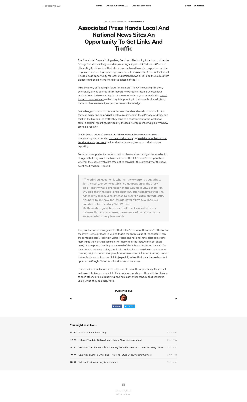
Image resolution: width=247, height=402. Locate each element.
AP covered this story (121, 138)
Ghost (128, 391)
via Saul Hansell (100, 165)
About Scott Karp (141, 5)
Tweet (130, 306)
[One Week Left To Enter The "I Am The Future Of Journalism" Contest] (123, 354)
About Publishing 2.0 (117, 5)
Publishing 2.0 (136, 21)
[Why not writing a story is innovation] (123, 362)
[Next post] (175, 298)
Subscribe (199, 5)
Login (188, 5)
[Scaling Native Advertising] (123, 332)
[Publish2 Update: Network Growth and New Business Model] (123, 340)
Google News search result (130, 91)
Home (99, 5)
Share (118, 306)
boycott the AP (141, 71)
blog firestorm (122, 60)
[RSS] (123, 385)
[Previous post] (72, 298)
